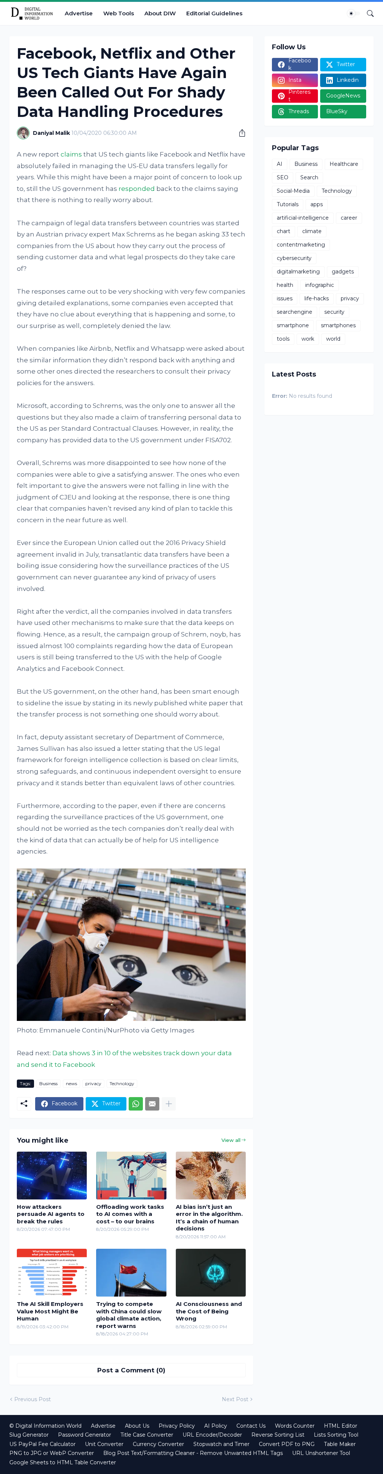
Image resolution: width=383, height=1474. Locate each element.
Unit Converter (104, 1444)
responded (137, 188)
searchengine (294, 312)
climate (312, 231)
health (285, 285)
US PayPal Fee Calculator (42, 1444)
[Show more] (169, 1104)
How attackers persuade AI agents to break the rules (51, 1214)
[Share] (239, 133)
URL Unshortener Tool (321, 1453)
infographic (319, 285)
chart (283, 231)
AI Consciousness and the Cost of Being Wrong (209, 1311)
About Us (137, 1425)
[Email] (152, 1104)
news (71, 1083)
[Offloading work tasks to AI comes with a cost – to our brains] (131, 1175)
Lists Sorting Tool (336, 1434)
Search (309, 177)
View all (230, 1140)
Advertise (79, 13)
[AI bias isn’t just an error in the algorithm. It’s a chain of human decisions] (211, 1175)
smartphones (338, 325)
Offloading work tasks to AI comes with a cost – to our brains (130, 1214)
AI (279, 164)
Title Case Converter (146, 1434)
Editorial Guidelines (214, 13)
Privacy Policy (177, 1425)
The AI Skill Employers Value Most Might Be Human (50, 1311)
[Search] (367, 13)
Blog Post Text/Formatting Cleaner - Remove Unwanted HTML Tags (193, 1453)
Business (48, 1083)
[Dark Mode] (353, 13)
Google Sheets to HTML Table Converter (62, 1462)
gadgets (343, 271)
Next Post (235, 1399)
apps (316, 204)
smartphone (293, 325)
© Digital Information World (45, 1425)
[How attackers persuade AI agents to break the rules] (52, 1175)
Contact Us (251, 1425)
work (307, 338)
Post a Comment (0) (131, 1370)
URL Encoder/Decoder (212, 1434)
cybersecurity (294, 258)
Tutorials (287, 204)
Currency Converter (158, 1444)
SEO (282, 177)
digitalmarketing (298, 271)
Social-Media (293, 191)
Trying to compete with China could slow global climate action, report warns (129, 1314)
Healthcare (344, 164)
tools (283, 338)
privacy (93, 1083)
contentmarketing (301, 244)
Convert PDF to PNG (287, 1444)
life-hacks (316, 298)
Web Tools (118, 13)
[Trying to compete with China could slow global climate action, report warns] (131, 1273)
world (333, 338)
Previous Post (32, 1399)
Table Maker (340, 1444)
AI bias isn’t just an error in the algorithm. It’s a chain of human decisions (209, 1217)
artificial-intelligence (303, 217)
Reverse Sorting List (277, 1434)
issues (284, 298)
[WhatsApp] (136, 1104)
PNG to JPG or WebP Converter (51, 1453)
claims (71, 154)
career (349, 217)
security (334, 312)
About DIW (160, 13)
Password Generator (84, 1434)
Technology (122, 1083)
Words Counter (295, 1425)
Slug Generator (29, 1434)
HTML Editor (340, 1425)
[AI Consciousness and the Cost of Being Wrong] (211, 1273)
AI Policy (215, 1425)
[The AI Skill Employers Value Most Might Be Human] (52, 1273)
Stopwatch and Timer (221, 1444)
